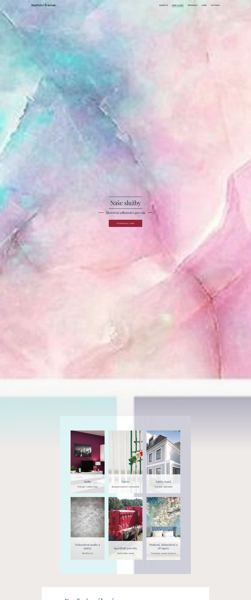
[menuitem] (164, 5)
